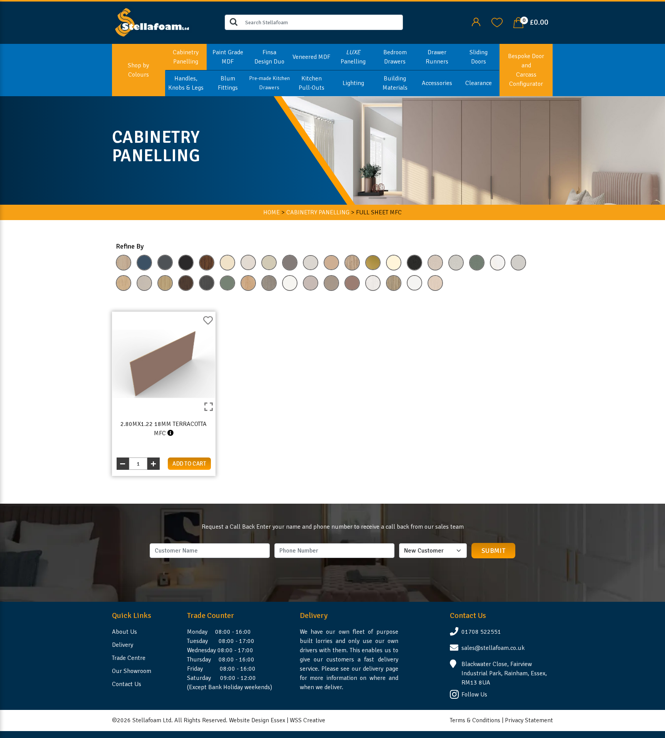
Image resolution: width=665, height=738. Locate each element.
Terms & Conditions (475, 720)
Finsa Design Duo (269, 56)
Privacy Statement (529, 720)
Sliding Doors (479, 56)
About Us (124, 632)
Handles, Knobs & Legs (186, 83)
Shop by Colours (138, 70)
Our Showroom (131, 671)
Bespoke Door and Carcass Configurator (526, 70)
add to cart (189, 463)
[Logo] (152, 22)
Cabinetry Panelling (186, 56)
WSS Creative (307, 720)
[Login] (476, 22)
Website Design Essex (257, 720)
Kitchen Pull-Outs (311, 83)
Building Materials (395, 83)
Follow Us (474, 694)
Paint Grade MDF (227, 56)
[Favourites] (497, 22)
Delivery (122, 645)
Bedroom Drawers (395, 56)
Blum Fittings (228, 83)
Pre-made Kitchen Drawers (269, 83)
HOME (271, 212)
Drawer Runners (437, 56)
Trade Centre (128, 658)
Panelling (353, 56)
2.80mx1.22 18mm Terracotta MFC (163, 428)
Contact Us (126, 684)
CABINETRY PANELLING (317, 212)
